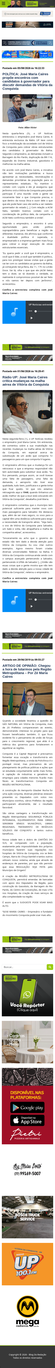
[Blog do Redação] (27, 4)
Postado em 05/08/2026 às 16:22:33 (23, 68)
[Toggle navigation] (3, 3)
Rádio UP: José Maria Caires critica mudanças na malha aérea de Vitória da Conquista (25, 380)
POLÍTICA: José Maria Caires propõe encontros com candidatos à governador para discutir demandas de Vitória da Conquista (27, 81)
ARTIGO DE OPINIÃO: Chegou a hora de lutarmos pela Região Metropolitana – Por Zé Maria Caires (26, 671)
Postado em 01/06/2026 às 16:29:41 (23, 371)
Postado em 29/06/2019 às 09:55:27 (23, 659)
